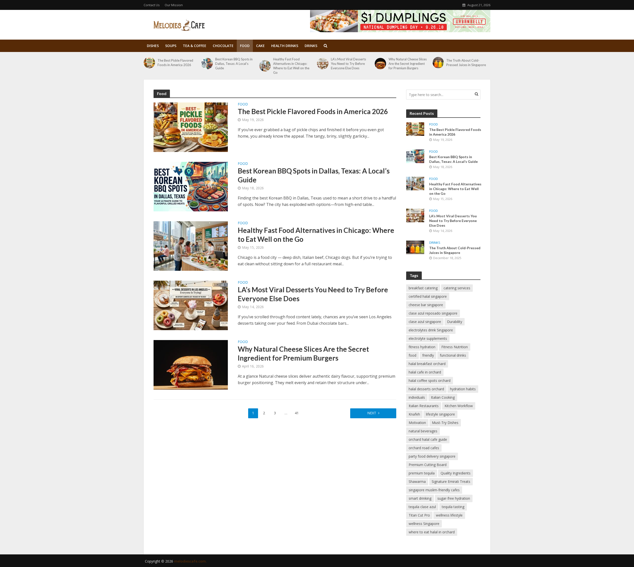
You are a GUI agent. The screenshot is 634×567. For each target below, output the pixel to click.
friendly (428, 355)
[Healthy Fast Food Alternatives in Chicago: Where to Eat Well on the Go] (265, 66)
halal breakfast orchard (427, 363)
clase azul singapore (425, 321)
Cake (260, 45)
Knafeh (414, 414)
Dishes (153, 45)
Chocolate (223, 45)
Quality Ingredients (456, 473)
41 (297, 413)
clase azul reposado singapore (433, 313)
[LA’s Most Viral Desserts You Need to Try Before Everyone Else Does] (322, 63)
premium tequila (422, 473)
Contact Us (152, 5)
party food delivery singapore (432, 456)
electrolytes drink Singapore (431, 330)
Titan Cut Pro (419, 515)
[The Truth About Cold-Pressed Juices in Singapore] (438, 62)
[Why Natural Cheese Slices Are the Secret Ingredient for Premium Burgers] (380, 63)
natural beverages (423, 431)
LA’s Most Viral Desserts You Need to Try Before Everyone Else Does (348, 63)
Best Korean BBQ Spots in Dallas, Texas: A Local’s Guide (234, 63)
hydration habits (463, 389)
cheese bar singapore (426, 304)
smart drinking (420, 498)
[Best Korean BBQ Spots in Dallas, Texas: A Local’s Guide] (207, 63)
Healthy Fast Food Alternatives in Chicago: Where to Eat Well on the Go (291, 65)
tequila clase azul (422, 506)
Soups (170, 45)
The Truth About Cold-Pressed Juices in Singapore (466, 62)
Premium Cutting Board (428, 464)
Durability (454, 321)
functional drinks (453, 355)
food (412, 355)
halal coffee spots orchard (429, 380)
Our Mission (174, 5)
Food (245, 45)
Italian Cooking (443, 397)
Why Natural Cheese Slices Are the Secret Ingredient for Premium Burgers (408, 63)
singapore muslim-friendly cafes (434, 490)
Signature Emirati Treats (451, 481)
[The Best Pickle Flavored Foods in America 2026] (149, 62)
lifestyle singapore (440, 414)
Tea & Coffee (194, 45)
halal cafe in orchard (425, 372)
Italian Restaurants (424, 405)
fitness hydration (422, 347)
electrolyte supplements (428, 338)
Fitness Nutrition (454, 347)
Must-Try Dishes (445, 422)
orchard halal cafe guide (428, 439)
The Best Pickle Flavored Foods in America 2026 (175, 62)
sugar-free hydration (453, 498)
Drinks (311, 45)
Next (371, 413)
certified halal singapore (428, 296)
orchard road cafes (424, 447)
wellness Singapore (424, 523)
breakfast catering (423, 288)
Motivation (417, 422)
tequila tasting (453, 506)
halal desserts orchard (426, 389)
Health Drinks (284, 45)
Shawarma (417, 481)
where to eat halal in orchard (432, 532)
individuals (417, 397)
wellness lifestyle (449, 515)
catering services (457, 288)
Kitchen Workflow (459, 405)
